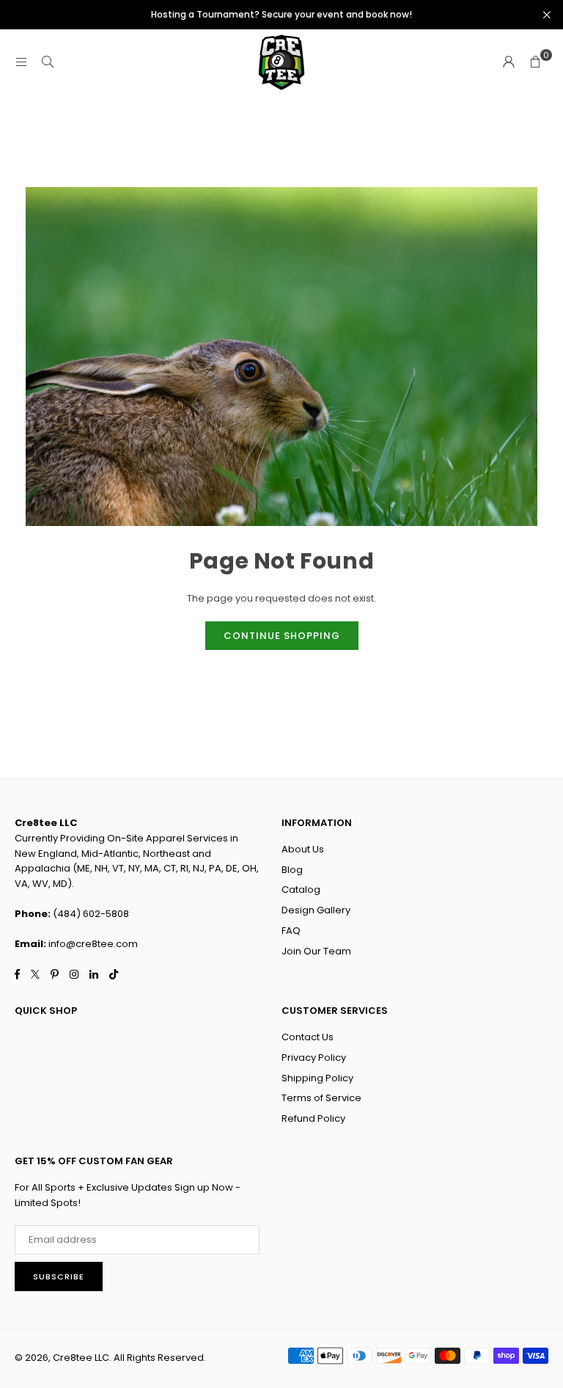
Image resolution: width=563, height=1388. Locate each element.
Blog (292, 870)
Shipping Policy (317, 1078)
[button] (535, 62)
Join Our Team (316, 951)
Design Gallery (316, 910)
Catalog (301, 889)
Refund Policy (313, 1118)
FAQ (291, 931)
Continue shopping (282, 636)
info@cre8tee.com (93, 944)
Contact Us (308, 1037)
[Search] (47, 62)
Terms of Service (321, 1098)
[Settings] (509, 62)
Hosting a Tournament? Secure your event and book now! (281, 15)
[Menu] (21, 62)
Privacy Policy (314, 1057)
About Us (303, 849)
